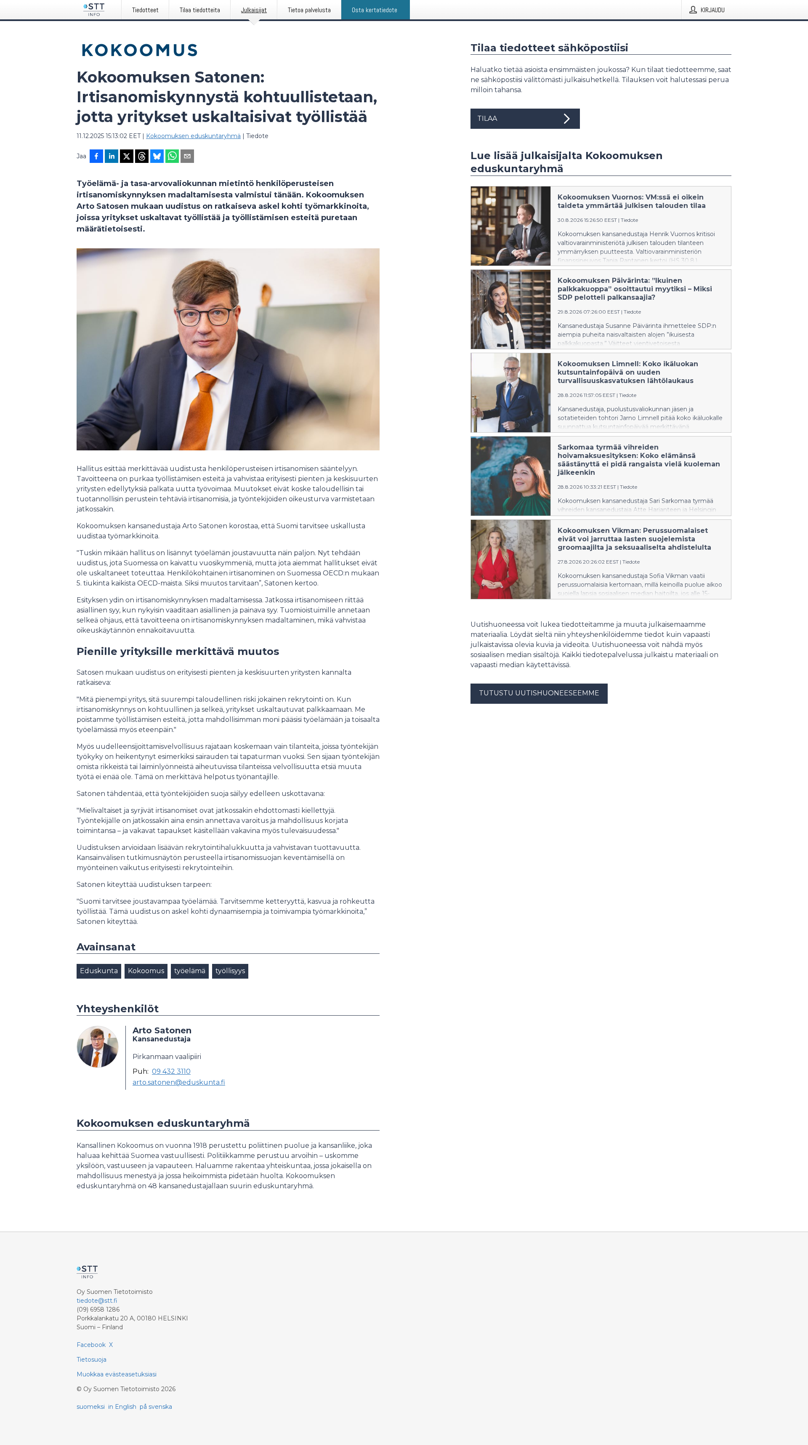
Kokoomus (146, 971)
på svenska (156, 1406)
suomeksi (91, 1406)
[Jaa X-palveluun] (126, 157)
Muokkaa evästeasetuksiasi (117, 1374)
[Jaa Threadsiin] (142, 157)
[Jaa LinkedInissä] (111, 157)
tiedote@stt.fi (97, 1300)
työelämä (189, 971)
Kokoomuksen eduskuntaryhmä (193, 136)
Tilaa (487, 118)
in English (122, 1406)
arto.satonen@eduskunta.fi (179, 1082)
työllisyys (230, 971)
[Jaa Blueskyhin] (157, 157)
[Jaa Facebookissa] (96, 157)
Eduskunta (99, 971)
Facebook (91, 1345)
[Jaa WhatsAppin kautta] (172, 157)
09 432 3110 (171, 1071)
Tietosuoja (91, 1359)
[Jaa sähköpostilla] (187, 157)
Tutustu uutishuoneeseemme (539, 693)
